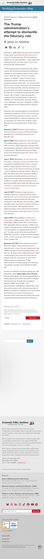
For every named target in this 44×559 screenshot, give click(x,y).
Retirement (26, 324)
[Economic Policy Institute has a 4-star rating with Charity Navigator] (14, 525)
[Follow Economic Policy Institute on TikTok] (24, 505)
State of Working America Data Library (15, 479)
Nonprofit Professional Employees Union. (14, 547)
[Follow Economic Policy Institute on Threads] (12, 505)
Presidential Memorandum (25, 55)
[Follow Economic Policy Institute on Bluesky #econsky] (7, 505)
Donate (16, 519)
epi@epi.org (21, 463)
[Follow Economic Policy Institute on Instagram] (20, 505)
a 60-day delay (32, 141)
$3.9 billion (28, 211)
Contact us (5, 541)
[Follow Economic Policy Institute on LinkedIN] (16, 505)
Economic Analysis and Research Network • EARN (19, 486)
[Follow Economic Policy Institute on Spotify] (36, 505)
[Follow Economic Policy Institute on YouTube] (32, 505)
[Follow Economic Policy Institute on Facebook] (28, 505)
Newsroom (5, 539)
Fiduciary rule (15, 324)
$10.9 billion (30, 251)
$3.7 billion (30, 153)
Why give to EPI (7, 519)
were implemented (21, 197)
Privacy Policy (26, 469)
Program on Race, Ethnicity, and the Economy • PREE (20, 494)
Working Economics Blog (17, 8)
